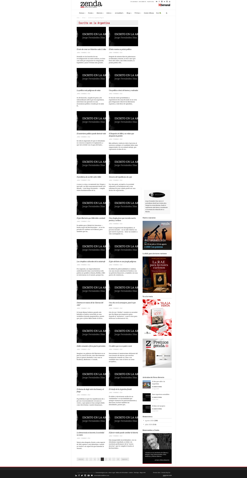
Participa (136, 472)
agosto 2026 (149, 420)
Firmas (81, 13)
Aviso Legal (111, 472)
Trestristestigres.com (101, 472)
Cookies (131, 472)
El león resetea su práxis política (120, 49)
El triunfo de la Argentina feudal (120, 389)
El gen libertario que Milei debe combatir (91, 218)
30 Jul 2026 (155, 399)
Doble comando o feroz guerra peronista (91, 346)
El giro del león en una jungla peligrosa (122, 261)
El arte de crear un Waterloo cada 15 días (91, 49)
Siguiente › (125, 459)
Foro (157, 13)
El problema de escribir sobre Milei (89, 177)
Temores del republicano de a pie (120, 177)
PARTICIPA (150, 1)
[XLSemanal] (164, 4)
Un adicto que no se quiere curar (120, 346)
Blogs (128, 13)
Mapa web (142, 472)
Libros (108, 13)
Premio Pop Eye (165, 472)
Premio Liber (157, 472)
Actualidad (119, 13)
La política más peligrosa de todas (88, 90)
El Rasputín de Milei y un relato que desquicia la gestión (121, 134)
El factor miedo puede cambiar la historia (123, 432)
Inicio (78, 17)
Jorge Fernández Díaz (83, 52)
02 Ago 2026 (155, 389)
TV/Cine (137, 13)
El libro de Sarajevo (158, 406)
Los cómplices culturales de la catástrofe (91, 261)
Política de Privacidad (122, 472)
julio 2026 (148, 424)
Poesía (90, 13)
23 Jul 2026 (155, 411)
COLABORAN (134, 1)
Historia (99, 13)
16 (118, 459)
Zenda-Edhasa (149, 13)
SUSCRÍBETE (142, 1)
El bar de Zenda (157, 386)
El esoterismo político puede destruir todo (91, 133)
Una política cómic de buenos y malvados (123, 90)
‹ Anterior (80, 459)
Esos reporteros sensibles (160, 394)
